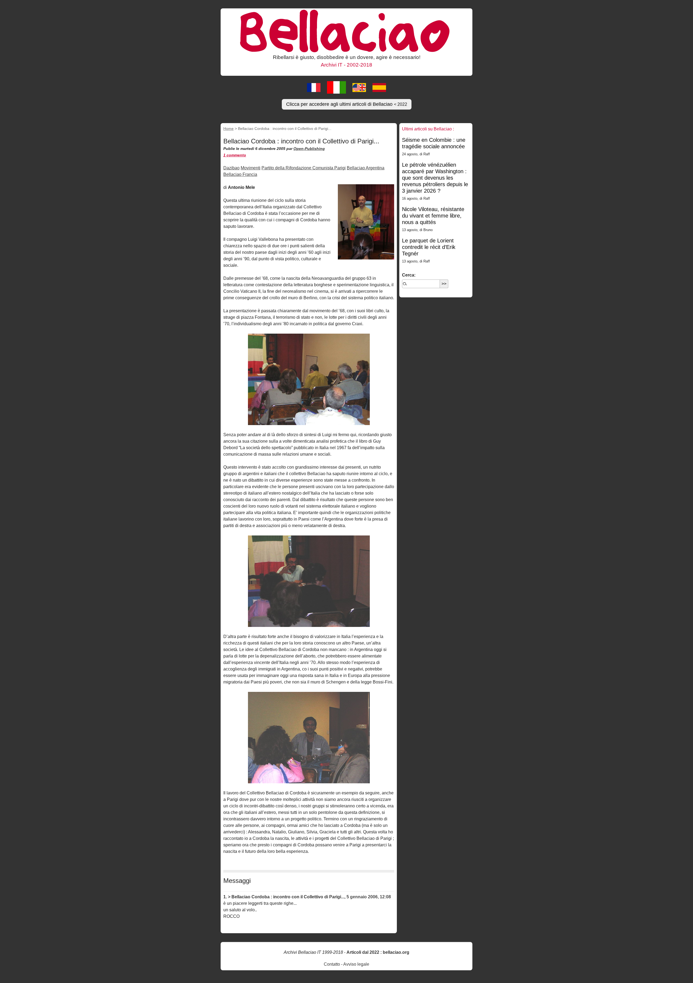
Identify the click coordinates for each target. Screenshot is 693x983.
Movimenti (250, 168)
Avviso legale (356, 964)
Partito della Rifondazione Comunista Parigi (303, 168)
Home (228, 128)
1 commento (234, 155)
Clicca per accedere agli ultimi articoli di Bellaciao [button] (346, 104)
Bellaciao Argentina (365, 168)
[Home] (346, 30)
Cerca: (409, 275)
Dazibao (231, 168)
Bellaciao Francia (240, 174)
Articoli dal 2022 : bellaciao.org (377, 952)
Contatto (332, 964)
